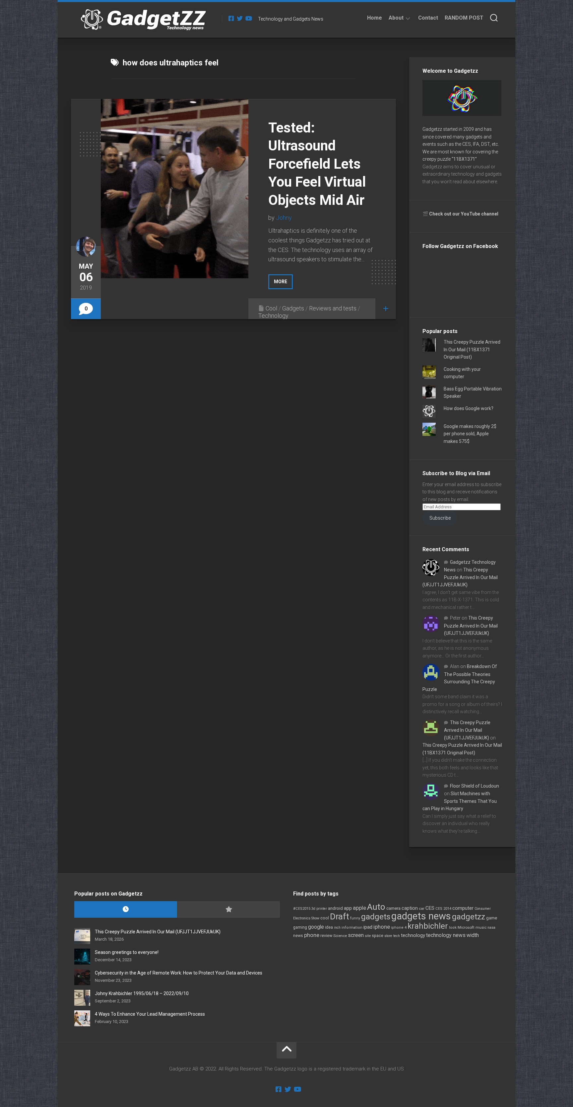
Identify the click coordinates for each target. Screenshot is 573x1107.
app (348, 908)
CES (429, 908)
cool (324, 918)
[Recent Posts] (125, 909)
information (352, 927)
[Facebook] (231, 18)
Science (340, 935)
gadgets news (421, 916)
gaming (300, 927)
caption (410, 908)
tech (396, 936)
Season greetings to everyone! (127, 952)
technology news (446, 935)
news (298, 935)
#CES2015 (301, 908)
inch (337, 927)
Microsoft (466, 927)
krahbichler (428, 926)
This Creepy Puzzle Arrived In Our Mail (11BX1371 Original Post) (472, 349)
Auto (376, 907)
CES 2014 (443, 908)
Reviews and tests (332, 308)
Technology (273, 315)
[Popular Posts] (228, 909)
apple (359, 907)
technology (413, 935)
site (368, 936)
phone (311, 935)
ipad (367, 927)
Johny (284, 217)
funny (355, 918)
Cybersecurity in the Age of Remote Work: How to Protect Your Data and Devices (178, 973)
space (377, 935)
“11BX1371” (464, 159)
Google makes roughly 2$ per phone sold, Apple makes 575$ (470, 434)
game (491, 917)
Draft (339, 916)
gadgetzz (468, 916)
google (316, 927)
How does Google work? (468, 408)
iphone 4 (399, 927)
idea (329, 927)
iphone (381, 926)
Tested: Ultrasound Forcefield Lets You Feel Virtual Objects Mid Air (317, 164)
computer (463, 908)
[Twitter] (240, 18)
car (421, 908)
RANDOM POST (464, 18)
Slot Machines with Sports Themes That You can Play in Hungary (459, 801)
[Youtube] (248, 18)
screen (356, 935)
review (326, 935)
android (335, 908)
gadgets (375, 916)
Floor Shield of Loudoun (474, 786)
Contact (428, 18)
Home (374, 18)
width (473, 935)
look (453, 927)
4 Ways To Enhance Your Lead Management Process (150, 1014)
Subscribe (440, 518)
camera (393, 908)
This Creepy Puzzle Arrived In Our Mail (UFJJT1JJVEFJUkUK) (460, 577)
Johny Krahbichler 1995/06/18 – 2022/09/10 (142, 993)
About (396, 18)
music (481, 927)
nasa (491, 927)
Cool (271, 308)
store (388, 936)
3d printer (319, 908)
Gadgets (293, 308)
